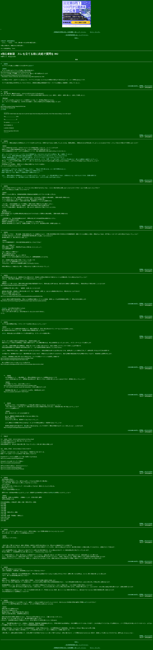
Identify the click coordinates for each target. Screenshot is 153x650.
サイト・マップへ (95, 32)
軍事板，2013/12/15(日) (145, 135)
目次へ (76, 38)
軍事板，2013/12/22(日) (145, 636)
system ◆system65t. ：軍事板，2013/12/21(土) (140, 561)
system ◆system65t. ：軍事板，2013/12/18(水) (140, 303)
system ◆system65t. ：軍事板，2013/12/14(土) (140, 85)
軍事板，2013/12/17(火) (145, 180)
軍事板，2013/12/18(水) (145, 316)
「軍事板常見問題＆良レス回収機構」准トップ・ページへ (69, 32)
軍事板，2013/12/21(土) (145, 540)
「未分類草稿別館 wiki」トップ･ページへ (76, 35)
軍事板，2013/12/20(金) (145, 523)
